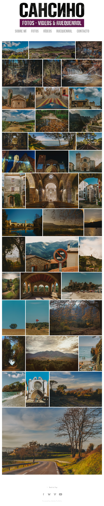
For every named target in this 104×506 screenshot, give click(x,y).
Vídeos (47, 31)
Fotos (35, 31)
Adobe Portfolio (56, 501)
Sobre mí (20, 31)
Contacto (83, 31)
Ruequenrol (64, 31)
